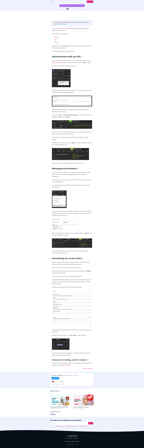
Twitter (69, 365)
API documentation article (58, 62)
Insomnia (56, 42)
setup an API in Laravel (63, 28)
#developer (53, 414)
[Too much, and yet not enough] (83, 402)
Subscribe (91, 1)
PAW (55, 40)
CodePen (74, 441)
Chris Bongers (76, 438)
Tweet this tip (55, 378)
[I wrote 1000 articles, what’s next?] (61, 402)
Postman (56, 37)
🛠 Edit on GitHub (87, 368)
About (66, 441)
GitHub (69, 441)
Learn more (63, 384)
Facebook (62, 365)
